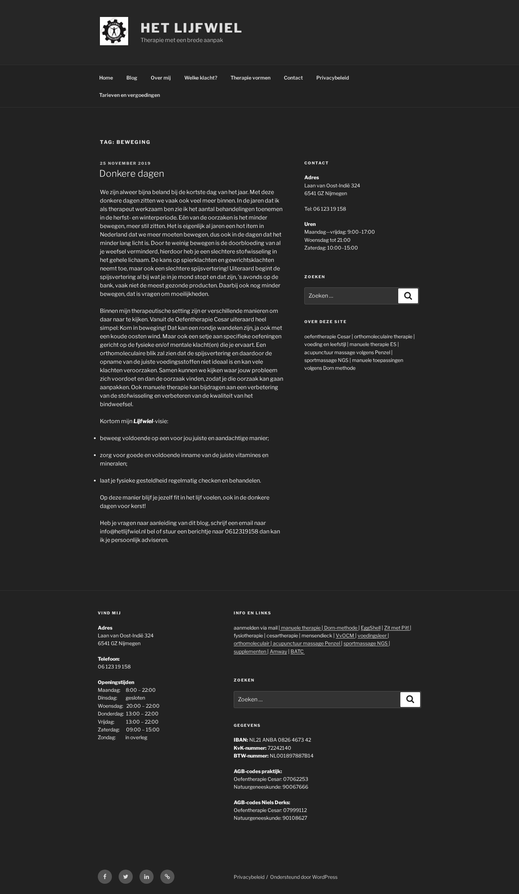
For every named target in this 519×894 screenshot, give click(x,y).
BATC (298, 651)
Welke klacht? (200, 78)
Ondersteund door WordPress (304, 877)
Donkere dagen (131, 173)
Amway (278, 651)
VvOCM (345, 635)
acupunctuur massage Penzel (306, 643)
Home (106, 78)
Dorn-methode (340, 628)
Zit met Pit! (397, 628)
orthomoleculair (252, 643)
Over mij (161, 78)
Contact (293, 78)
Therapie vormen (250, 78)
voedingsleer (373, 635)
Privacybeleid (332, 78)
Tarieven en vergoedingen (129, 95)
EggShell (371, 628)
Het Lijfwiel (192, 28)
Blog (131, 78)
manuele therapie (301, 628)
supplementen (250, 651)
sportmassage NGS (366, 643)
